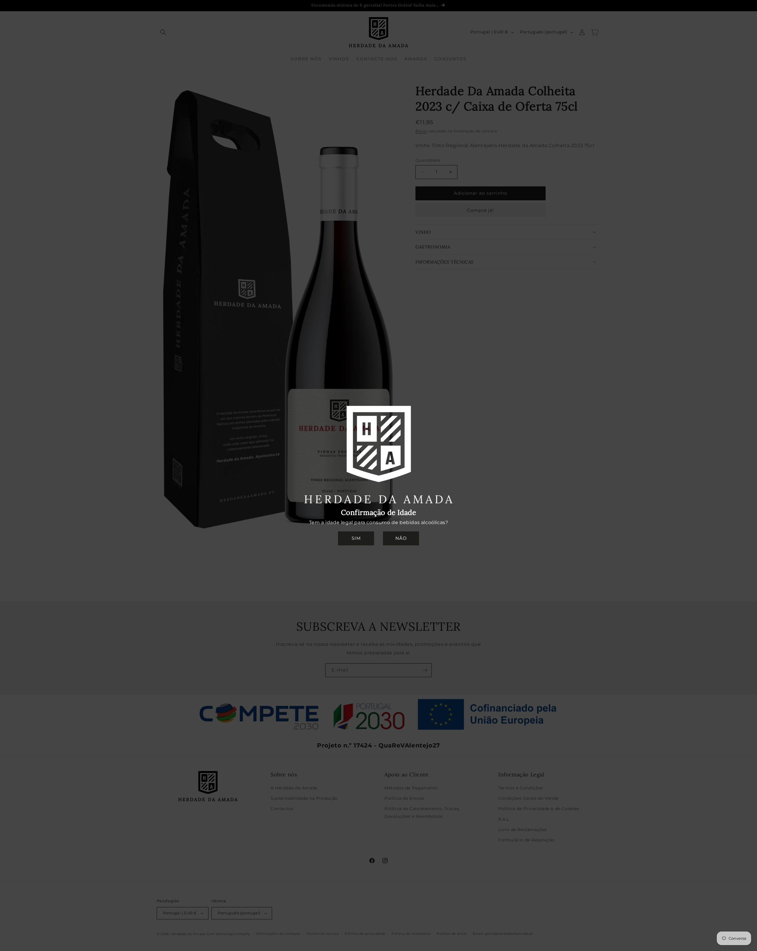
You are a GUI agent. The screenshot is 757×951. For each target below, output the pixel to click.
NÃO (401, 538)
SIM (356, 538)
